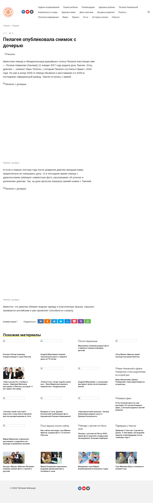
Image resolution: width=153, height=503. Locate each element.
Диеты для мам (86, 12)
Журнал (75, 17)
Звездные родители (106, 12)
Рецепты (122, 12)
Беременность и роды (48, 12)
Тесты (85, 17)
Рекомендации (88, 7)
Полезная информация (48, 17)
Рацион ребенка (70, 7)
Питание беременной (128, 7)
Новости (115, 17)
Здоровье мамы (68, 12)
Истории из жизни (100, 17)
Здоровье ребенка (106, 7)
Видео (65, 17)
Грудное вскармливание (49, 7)
